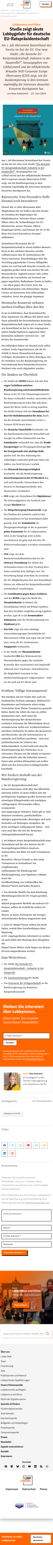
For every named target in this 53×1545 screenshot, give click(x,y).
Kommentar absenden (13, 1252)
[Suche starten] (48, 1333)
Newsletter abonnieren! (38, 1539)
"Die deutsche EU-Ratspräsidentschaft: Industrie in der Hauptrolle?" (25, 168)
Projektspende (8, 1428)
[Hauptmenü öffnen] (14, 4)
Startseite (4, 10)
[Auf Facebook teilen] (4, 1145)
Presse (4, 1437)
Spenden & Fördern (10, 1404)
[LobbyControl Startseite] (25, 4)
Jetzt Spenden (7, 1413)
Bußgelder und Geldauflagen (14, 1423)
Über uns (5, 1352)
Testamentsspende (10, 1432)
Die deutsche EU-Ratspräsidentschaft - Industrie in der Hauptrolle (24, 968)
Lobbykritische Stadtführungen (15, 1380)
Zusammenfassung (18, 978)
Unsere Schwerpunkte (12, 1385)
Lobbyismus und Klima (20, 10)
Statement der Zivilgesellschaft (24, 983)
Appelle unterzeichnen (12, 1447)
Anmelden (10, 1043)
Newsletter (6, 1442)
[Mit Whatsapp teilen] (20, 1145)
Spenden (45, 4)
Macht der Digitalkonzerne (13, 1399)
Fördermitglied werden (11, 1409)
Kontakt (5, 1451)
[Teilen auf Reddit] (12, 1153)
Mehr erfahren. (21, 1305)
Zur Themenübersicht (42, 1101)
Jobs (3, 1371)
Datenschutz (29, 1489)
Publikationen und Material (13, 1376)
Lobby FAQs (6, 1357)
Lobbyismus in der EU (12, 1113)
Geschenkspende (9, 1418)
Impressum (6, 1456)
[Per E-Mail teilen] (36, 1145)
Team (3, 1361)
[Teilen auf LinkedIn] (4, 1153)
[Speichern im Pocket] (28, 1145)
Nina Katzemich (19, 94)
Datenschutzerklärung (34, 1059)
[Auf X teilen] (12, 1145)
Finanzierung (7, 1366)
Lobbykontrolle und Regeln (13, 1390)
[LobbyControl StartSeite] (26, 1481)
